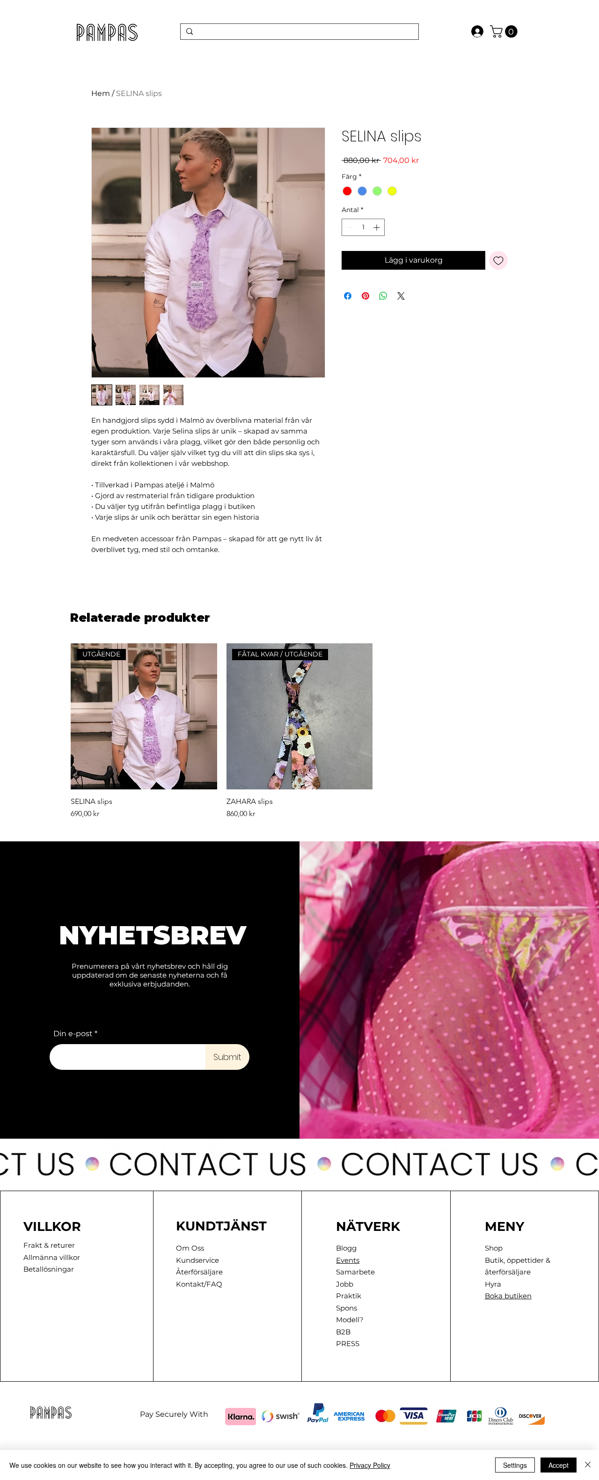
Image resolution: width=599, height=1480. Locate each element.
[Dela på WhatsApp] (383, 296)
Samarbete (355, 1271)
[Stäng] (587, 1465)
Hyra (493, 1284)
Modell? (350, 1319)
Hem (100, 93)
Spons (346, 1307)
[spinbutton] (363, 227)
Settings (515, 1465)
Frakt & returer (49, 1245)
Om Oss (190, 1248)
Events (347, 1260)
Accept (558, 1465)
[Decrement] (349, 227)
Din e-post (73, 1034)
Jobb (344, 1284)
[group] (299, 731)
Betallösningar (48, 1269)
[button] (505, 31)
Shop (494, 1248)
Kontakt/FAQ (199, 1284)
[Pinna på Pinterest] (365, 296)
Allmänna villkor (51, 1257)
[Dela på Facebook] (347, 296)
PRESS (347, 1343)
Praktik (348, 1295)
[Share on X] (401, 296)
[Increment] (377, 227)
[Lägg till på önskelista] (498, 260)
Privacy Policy (370, 1465)
